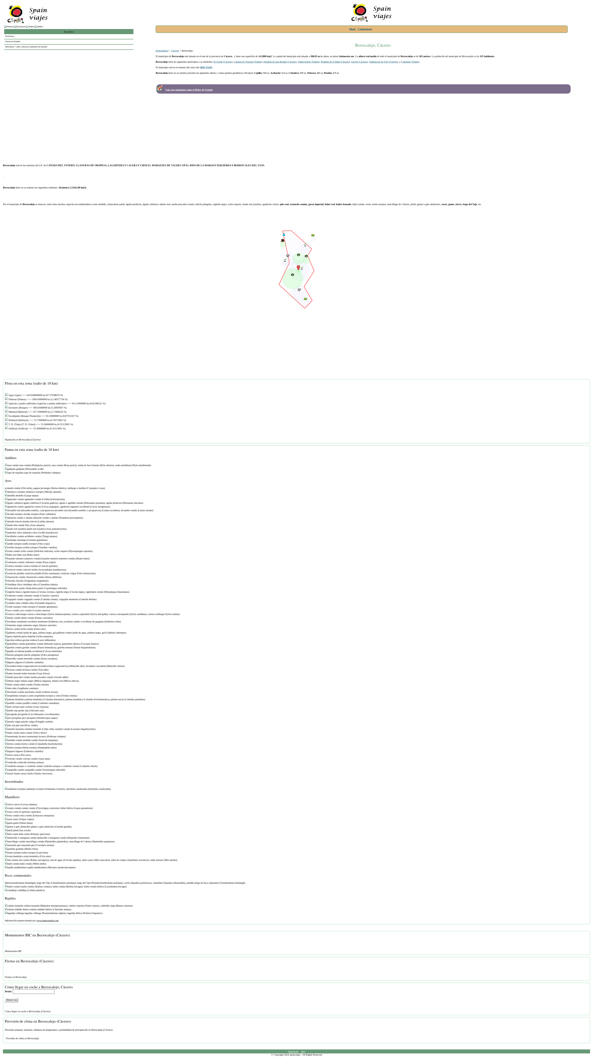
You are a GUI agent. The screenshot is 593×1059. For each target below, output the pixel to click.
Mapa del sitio (293, 1051)
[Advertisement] (373, 36)
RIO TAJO (206, 67)
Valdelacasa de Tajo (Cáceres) (383, 62)
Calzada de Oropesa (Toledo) (248, 62)
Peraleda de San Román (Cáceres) (280, 62)
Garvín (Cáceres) (359, 62)
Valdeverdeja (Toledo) (309, 62)
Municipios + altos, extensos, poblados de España (26, 47)
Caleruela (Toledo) (410, 62)
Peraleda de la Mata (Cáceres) (335, 62)
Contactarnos (364, 29)
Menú (352, 29)
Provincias (9, 36)
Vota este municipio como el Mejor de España (189, 89)
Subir (303, 1051)
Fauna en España (12, 41)
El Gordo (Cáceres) (222, 62)
